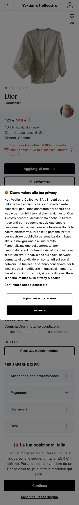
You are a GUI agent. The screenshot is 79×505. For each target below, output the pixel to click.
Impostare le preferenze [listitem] (39, 298)
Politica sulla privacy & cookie (39, 278)
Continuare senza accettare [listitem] (26, 284)
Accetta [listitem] (39, 310)
